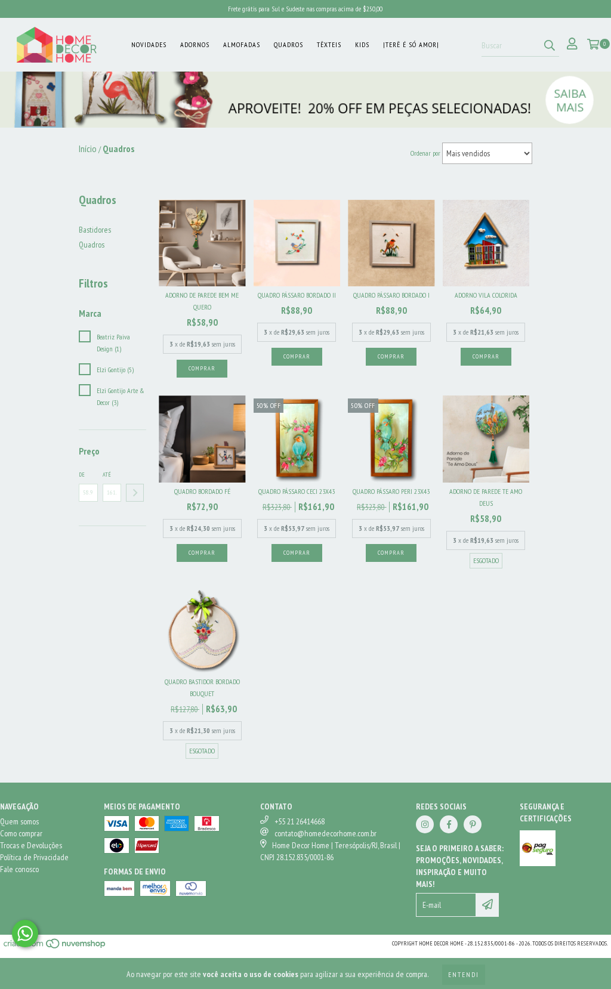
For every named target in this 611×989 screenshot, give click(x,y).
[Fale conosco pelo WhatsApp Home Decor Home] (25, 933)
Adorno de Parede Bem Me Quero (202, 300)
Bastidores (95, 229)
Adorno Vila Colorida (486, 294)
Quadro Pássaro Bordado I (391, 294)
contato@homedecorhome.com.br (325, 833)
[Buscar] (549, 46)
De (82, 474)
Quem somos (19, 821)
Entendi (463, 974)
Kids (362, 44)
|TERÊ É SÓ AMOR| (411, 44)
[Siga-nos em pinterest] (473, 824)
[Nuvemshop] (55, 947)
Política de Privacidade (34, 857)
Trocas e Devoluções (31, 845)
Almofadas (241, 44)
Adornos (194, 44)
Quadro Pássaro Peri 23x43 (391, 491)
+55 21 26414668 (299, 821)
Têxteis (329, 44)
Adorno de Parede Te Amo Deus (485, 497)
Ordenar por (425, 153)
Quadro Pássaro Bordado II (297, 294)
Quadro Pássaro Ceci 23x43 (296, 491)
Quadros (288, 44)
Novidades (148, 44)
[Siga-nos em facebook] (449, 824)
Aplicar (135, 493)
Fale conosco (19, 869)
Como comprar (21, 833)
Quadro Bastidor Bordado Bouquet (202, 687)
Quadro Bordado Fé (202, 491)
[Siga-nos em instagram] (425, 824)
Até (107, 474)
